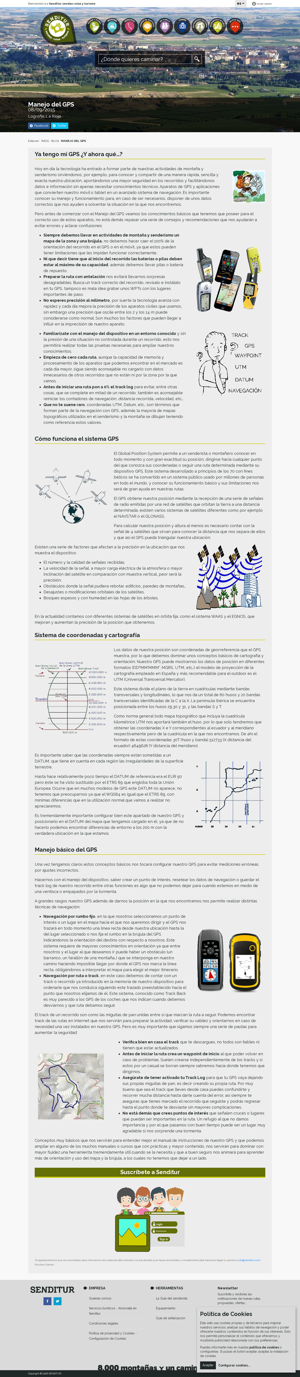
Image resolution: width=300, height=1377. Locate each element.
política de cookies (264, 1347)
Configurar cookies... (234, 1365)
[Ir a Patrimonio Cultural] (200, 26)
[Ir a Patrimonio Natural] (218, 26)
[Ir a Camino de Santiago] (147, 26)
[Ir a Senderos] (130, 26)
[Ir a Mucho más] (235, 26)
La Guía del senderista (171, 1298)
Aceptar (207, 1365)
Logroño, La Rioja (44, 116)
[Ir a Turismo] (183, 26)
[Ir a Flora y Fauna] (95, 26)
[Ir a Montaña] (112, 26)
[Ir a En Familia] (165, 26)
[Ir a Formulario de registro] (150, 1219)
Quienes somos (100, 1298)
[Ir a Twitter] (57, 1301)
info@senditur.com (249, 1260)
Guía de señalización (170, 1318)
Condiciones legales (103, 1323)
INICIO (45, 141)
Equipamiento (165, 1308)
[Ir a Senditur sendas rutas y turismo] (58, 28)
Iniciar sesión (264, 3)
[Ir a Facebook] (47, 1301)
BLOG (55, 141)
